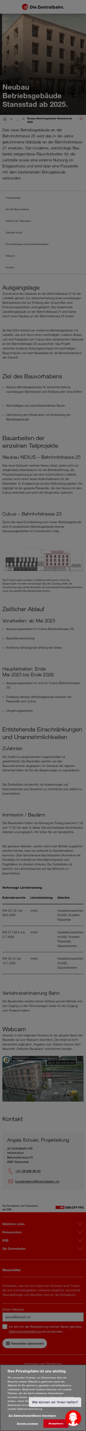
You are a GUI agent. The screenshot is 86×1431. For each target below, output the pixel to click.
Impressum (49, 1415)
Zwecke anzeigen (27, 1423)
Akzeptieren (55, 1423)
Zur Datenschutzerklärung (25, 1415)
